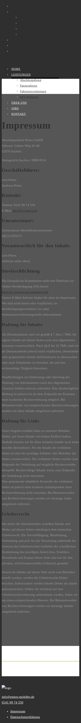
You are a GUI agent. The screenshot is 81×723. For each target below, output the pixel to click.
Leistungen (17, 11)
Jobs (13, 45)
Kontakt (15, 51)
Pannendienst (28, 23)
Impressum (17, 711)
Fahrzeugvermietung (33, 28)
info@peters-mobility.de (18, 697)
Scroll (6, 679)
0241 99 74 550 (12, 702)
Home (14, 6)
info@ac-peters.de (25, 210)
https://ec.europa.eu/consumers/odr (25, 292)
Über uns (16, 40)
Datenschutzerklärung (25, 717)
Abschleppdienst (30, 17)
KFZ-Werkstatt (29, 34)
